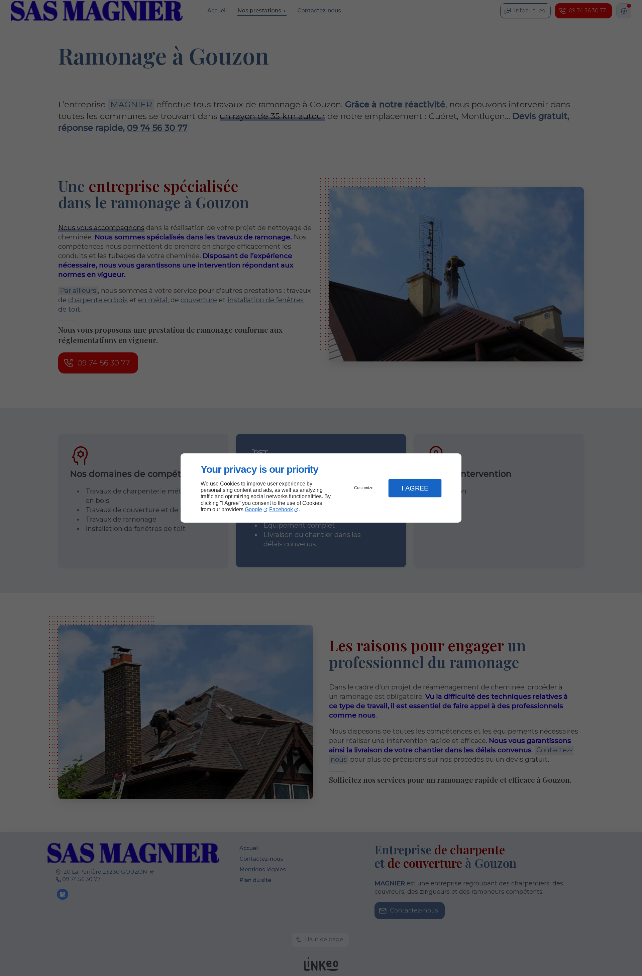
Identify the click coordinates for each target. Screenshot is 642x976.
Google (253, 509)
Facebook (281, 509)
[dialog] (321, 488)
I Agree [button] (415, 488)
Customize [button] (363, 487)
